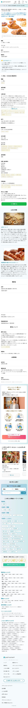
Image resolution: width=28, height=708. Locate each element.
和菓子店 (17, 616)
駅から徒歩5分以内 (10, 622)
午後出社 (17, 627)
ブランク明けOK (4, 644)
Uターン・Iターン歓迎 (20, 641)
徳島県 (13, 592)
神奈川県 (10, 577)
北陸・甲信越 (4, 586)
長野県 (3, 588)
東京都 (6, 577)
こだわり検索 (6, 668)
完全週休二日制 (4, 651)
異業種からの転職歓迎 (11, 641)
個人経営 (22, 622)
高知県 (17, 592)
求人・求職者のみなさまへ (7, 702)
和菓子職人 (21, 600)
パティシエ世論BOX (16, 674)
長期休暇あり (19, 649)
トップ (1, 5)
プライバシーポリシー (6, 700)
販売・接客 (16, 600)
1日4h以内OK (17, 630)
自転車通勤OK (4, 638)
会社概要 (4, 688)
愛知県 (6, 581)
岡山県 (10, 590)
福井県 (20, 586)
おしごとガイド (15, 668)
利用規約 (4, 697)
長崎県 (15, 594)
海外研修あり (10, 638)
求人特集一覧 (6, 671)
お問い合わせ (5, 694)
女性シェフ (11, 624)
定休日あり (17, 625)
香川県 (10, 592)
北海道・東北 (4, 583)
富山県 (12, 586)
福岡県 (8, 594)
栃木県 (3, 579)
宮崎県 (3, 595)
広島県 (6, 590)
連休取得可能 (4, 646)
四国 (2, 592)
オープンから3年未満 (9, 625)
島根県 (13, 590)
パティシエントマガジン (17, 665)
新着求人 (5, 665)
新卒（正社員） (4, 608)
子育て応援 (3, 622)
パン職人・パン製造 (10, 600)
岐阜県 (13, 581)
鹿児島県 (7, 595)
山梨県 (24, 586)
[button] (11, 461)
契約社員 (7, 606)
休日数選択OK (13, 649)
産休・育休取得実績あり (6, 649)
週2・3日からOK (4, 630)
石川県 (16, 586)
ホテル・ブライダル (17, 613)
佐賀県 (12, 594)
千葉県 (14, 577)
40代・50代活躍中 (12, 644)
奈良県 (21, 574)
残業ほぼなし (23, 627)
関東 (2, 577)
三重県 (17, 581)
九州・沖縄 (3, 594)
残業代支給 (3, 633)
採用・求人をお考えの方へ (14, 680)
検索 (24, 492)
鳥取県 (17, 590)
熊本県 (19, 594)
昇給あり (18, 632)
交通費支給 (9, 633)
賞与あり (22, 632)
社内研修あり (16, 638)
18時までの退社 (12, 627)
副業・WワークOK (5, 643)
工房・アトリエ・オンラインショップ (8, 614)
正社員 (3, 606)
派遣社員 (19, 606)
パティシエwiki (15, 671)
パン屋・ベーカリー (5, 616)
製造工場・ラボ (12, 616)
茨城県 (22, 577)
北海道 (9, 583)
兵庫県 (10, 574)
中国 (2, 590)
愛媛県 (6, 592)
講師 (2, 602)
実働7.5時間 (22, 625)
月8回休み (9, 646)
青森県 (16, 583)
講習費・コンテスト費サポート (7, 635)
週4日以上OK (11, 630)
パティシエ (3, 600)
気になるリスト (7, 676)
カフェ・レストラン (18, 614)
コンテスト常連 (22, 624)
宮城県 (12, 583)
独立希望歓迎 (4, 641)
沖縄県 (11, 595)
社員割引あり (15, 635)
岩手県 (20, 583)
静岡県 (10, 581)
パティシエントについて (7, 685)
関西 (2, 574)
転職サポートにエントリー (14, 436)
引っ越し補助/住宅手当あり (10, 632)
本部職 (6, 602)
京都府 (17, 574)
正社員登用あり (14, 633)
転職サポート (15, 662)
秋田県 (24, 583)
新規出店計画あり (5, 624)
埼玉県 (18, 577)
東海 (2, 581)
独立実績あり (16, 624)
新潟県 (9, 586)
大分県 (23, 594)
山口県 (21, 590)
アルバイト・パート (13, 606)
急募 (21, 638)
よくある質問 (5, 691)
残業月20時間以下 (5, 627)
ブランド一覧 (6, 674)
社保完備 (3, 632)
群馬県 (7, 579)
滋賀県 (13, 574)
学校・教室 (22, 616)
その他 (9, 602)
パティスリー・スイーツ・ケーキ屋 (7, 613)
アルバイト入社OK (19, 644)
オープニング (17, 622)
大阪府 (6, 574)
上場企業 (3, 625)
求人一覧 (5, 5)
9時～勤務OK (23, 630)
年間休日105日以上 (16, 646)
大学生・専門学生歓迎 (12, 643)
